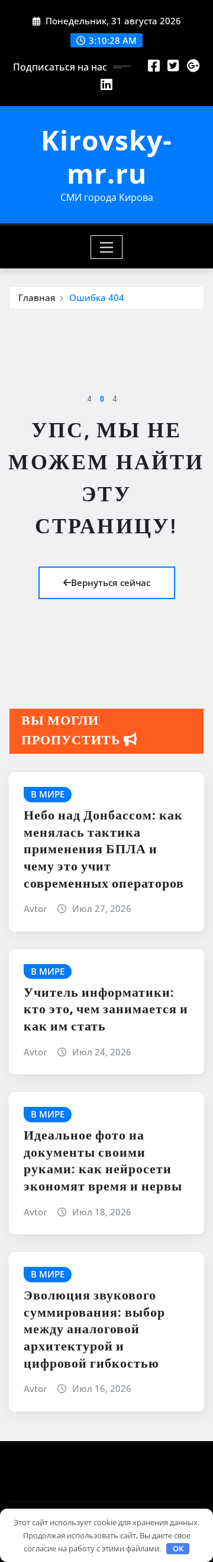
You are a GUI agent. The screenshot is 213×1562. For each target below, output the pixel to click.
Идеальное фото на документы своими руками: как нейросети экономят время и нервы (103, 1161)
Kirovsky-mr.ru (106, 156)
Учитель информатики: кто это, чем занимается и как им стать (106, 1010)
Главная (36, 297)
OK (178, 1548)
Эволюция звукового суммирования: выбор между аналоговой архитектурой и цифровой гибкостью (94, 1330)
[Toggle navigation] (107, 247)
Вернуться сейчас (110, 582)
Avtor (35, 908)
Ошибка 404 (96, 297)
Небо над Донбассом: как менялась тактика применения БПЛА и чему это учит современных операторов (104, 850)
